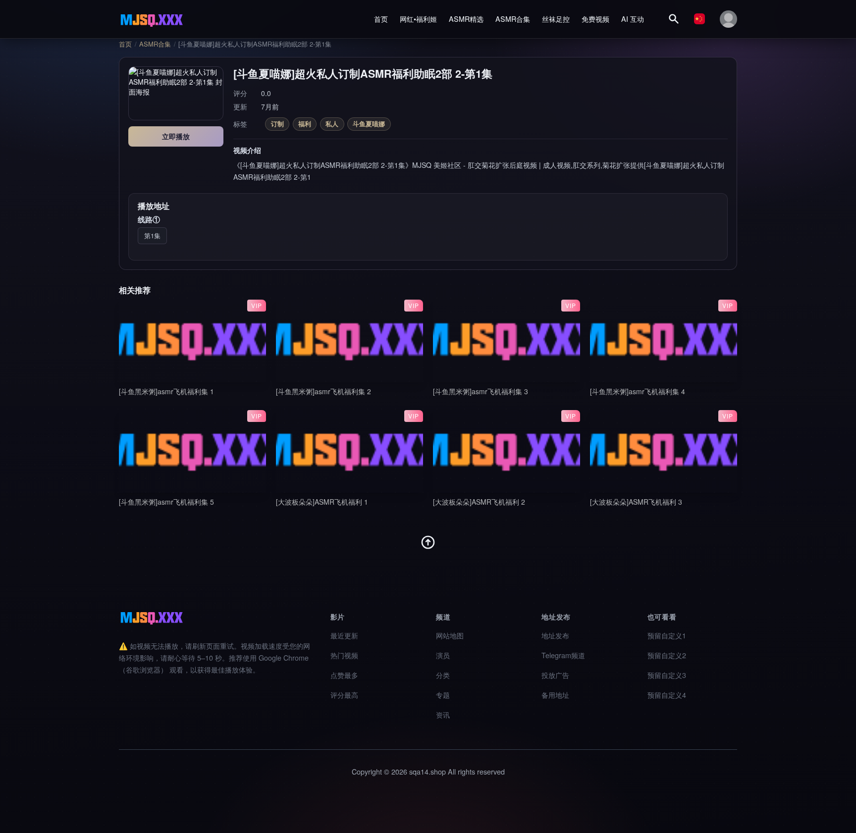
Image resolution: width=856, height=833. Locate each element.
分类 (443, 675)
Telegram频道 (563, 655)
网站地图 (450, 635)
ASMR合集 (512, 18)
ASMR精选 (466, 18)
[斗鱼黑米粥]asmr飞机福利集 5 (166, 502)
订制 (277, 123)
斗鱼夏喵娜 (369, 123)
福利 (304, 123)
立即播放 (176, 136)
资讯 (443, 714)
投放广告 (555, 675)
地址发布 (555, 635)
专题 (443, 694)
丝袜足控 (556, 18)
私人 (331, 123)
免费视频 (595, 18)
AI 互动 (632, 18)
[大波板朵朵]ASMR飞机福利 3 (636, 502)
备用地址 (555, 694)
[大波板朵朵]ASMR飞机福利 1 (322, 502)
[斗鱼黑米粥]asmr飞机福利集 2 (323, 391)
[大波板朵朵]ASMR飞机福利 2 (479, 502)
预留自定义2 (666, 655)
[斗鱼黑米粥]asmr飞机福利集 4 (637, 391)
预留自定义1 (666, 635)
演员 (443, 655)
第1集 (152, 235)
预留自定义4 (666, 694)
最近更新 (344, 635)
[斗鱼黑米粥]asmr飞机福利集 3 (480, 391)
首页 (381, 18)
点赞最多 (344, 675)
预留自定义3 (666, 675)
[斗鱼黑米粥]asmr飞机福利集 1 (166, 391)
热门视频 (344, 655)
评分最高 (344, 694)
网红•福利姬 (418, 18)
